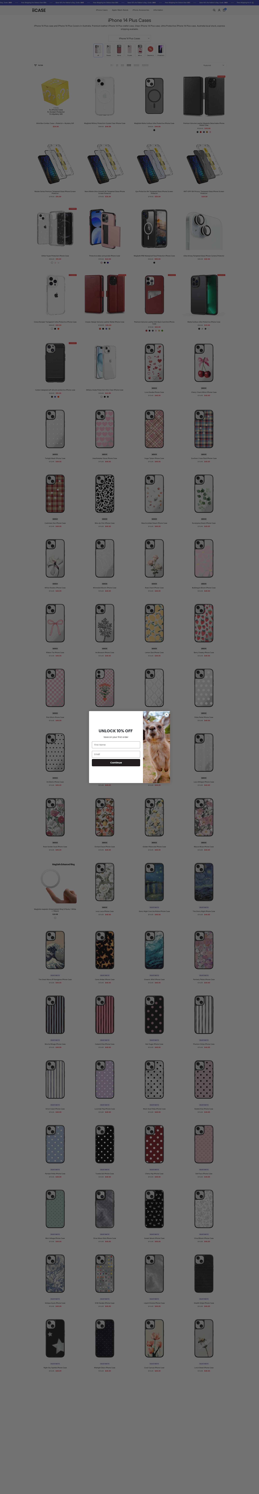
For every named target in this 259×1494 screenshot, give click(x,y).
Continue (116, 762)
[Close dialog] (166, 714)
